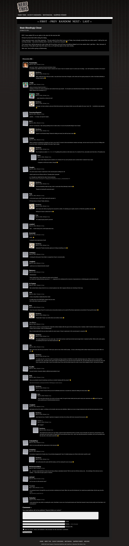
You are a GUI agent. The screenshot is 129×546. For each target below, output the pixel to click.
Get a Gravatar (74, 524)
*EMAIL (71, 524)
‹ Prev (53, 21)
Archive (86, 541)
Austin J (39, 420)
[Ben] (25, 308)
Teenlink (32, 486)
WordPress (61, 544)
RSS (78, 544)
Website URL (69, 526)
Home (41, 541)
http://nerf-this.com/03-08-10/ (36, 493)
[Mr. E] (25, 123)
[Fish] (25, 196)
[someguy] (25, 255)
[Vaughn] (25, 169)
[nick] (25, 294)
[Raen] (34, 157)
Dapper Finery (60, 15)
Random (65, 21)
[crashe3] (25, 226)
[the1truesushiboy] (25, 469)
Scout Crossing (34, 15)
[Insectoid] (25, 235)
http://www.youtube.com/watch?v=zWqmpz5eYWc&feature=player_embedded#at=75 (50, 178)
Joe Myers (32, 322)
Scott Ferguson (50, 544)
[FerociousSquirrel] (25, 114)
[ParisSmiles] (25, 65)
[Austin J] (34, 425)
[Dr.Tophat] (25, 286)
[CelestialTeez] (25, 443)
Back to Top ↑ (83, 544)
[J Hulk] (25, 85)
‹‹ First (42, 21)
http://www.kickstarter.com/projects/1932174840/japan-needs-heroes (46, 382)
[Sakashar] (25, 500)
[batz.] (25, 378)
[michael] (25, 479)
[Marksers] (25, 272)
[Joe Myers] (25, 327)
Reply (43, 64)
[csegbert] (25, 263)
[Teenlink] (25, 490)
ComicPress (69, 544)
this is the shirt (51, 152)
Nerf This (22, 15)
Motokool (47, 15)
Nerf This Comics (64, 7)
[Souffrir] (25, 369)
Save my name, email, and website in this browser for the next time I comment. (46, 529)
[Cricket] (25, 140)
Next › (76, 21)
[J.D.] (25, 347)
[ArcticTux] (25, 452)
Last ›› (87, 21)
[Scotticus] (32, 74)
